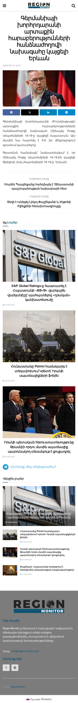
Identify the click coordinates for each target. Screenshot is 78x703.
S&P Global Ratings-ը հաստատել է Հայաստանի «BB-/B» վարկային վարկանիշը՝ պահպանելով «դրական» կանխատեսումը (38, 292)
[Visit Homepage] (39, 5)
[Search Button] (73, 5)
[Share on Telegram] (66, 112)
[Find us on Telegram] (14, 667)
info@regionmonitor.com (25, 651)
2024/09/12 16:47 (12, 65)
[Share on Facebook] (11, 112)
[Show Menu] (4, 5)
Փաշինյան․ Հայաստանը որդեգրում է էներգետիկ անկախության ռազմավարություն (47, 568)
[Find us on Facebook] (6, 667)
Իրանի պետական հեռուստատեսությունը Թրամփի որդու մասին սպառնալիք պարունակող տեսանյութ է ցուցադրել (39, 447)
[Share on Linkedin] (48, 112)
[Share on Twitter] (29, 112)
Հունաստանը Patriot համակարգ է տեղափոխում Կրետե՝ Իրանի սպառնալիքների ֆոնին (39, 371)
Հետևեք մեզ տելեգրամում (33, 466)
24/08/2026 (9, 304)
